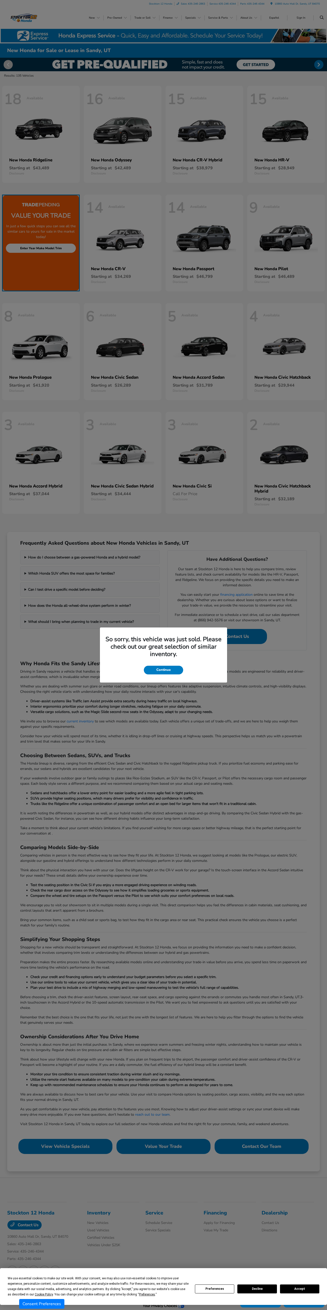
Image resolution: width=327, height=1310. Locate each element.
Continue (163, 670)
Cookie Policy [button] (44, 1294)
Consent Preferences (41, 1304)
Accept (299, 1289)
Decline (257, 1289)
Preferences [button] (147, 1294)
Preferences (214, 1289)
